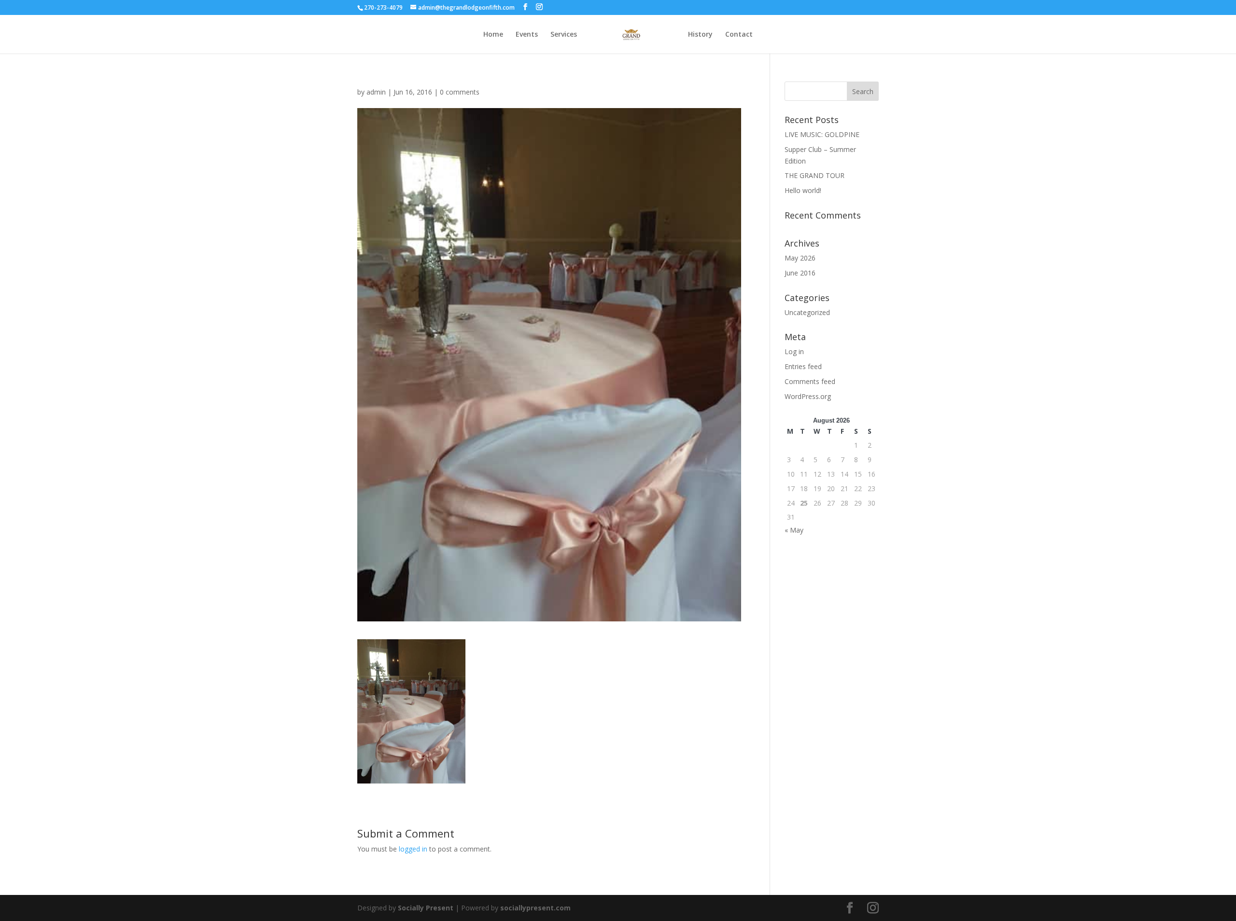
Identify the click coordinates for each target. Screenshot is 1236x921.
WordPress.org (808, 396)
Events (527, 35)
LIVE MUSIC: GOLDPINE (822, 134)
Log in (794, 351)
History (700, 35)
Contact (739, 35)
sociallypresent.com (535, 907)
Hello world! (803, 190)
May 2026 (800, 257)
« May (794, 530)
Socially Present (425, 907)
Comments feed (810, 381)
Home (493, 35)
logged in (413, 848)
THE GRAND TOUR (814, 175)
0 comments (459, 91)
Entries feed (803, 366)
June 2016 (800, 272)
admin (376, 91)
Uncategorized (807, 312)
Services (563, 35)
